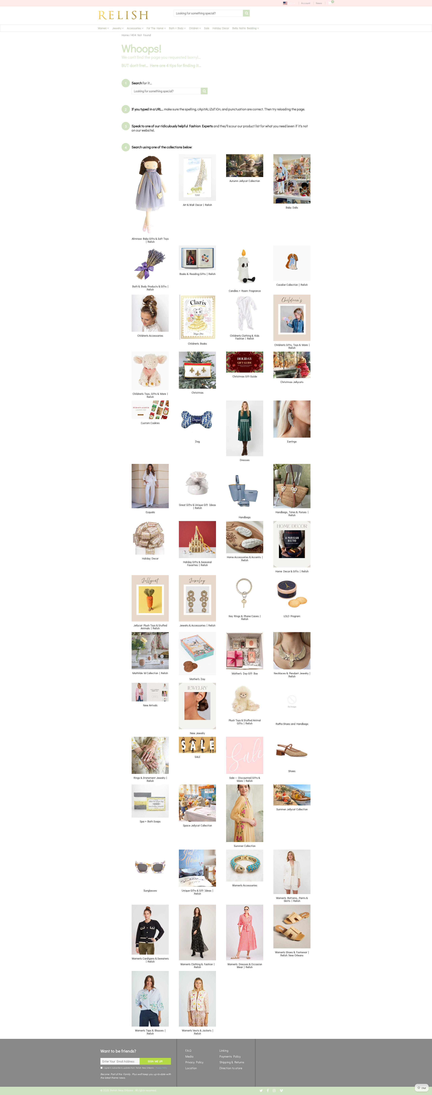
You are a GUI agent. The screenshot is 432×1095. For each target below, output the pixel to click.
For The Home (155, 28)
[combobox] (208, 13)
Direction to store (230, 1068)
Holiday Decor (221, 28)
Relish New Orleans (122, 1090)
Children (194, 28)
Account (305, 3)
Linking (223, 1050)
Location (191, 1068)
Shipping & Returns (231, 1062)
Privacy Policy (161, 1067)
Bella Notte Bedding (244, 28)
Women (102, 28)
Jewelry (117, 28)
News (319, 3)
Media (189, 1056)
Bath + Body (176, 28)
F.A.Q (188, 1050)
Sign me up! (155, 1061)
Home (125, 35)
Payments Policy (230, 1056)
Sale (206, 28)
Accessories (134, 28)
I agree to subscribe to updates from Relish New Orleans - (135, 1067)
